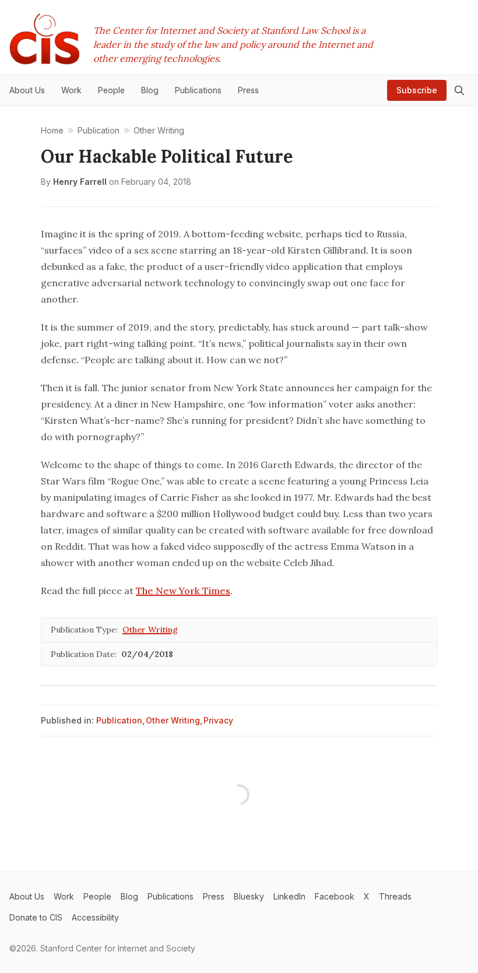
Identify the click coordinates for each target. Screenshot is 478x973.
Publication (119, 720)
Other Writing (150, 629)
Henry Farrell (80, 182)
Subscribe (416, 90)
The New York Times (183, 590)
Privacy (218, 720)
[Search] (459, 90)
